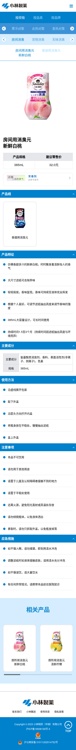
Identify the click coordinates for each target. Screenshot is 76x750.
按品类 (38, 17)
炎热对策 (38, 28)
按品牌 (56, 17)
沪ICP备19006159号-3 (38, 728)
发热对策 (58, 28)
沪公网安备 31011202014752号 (41, 742)
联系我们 (17, 711)
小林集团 (31, 711)
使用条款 (45, 711)
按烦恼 (20, 17)
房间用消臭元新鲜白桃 (24, 52)
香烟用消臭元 (51, 50)
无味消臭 (58, 39)
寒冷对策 (18, 28)
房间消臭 (18, 39)
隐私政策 (59, 711)
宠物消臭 (38, 39)
